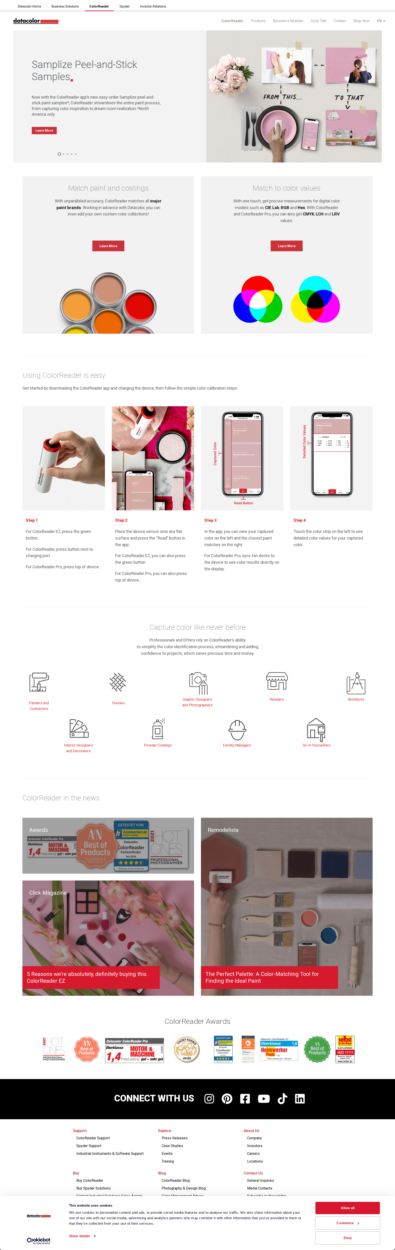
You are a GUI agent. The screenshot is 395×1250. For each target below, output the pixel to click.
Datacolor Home (29, 6)
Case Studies (172, 1146)
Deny (348, 1238)
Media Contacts (259, 1188)
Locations (255, 1161)
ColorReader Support (93, 1138)
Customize (345, 1223)
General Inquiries (260, 1180)
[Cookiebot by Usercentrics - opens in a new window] (39, 1241)
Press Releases (175, 1138)
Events (167, 1153)
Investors (254, 1146)
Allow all (348, 1208)
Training (168, 1161)
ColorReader (99, 6)
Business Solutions (65, 6)
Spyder (125, 6)
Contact (340, 21)
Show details (79, 1236)
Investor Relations (153, 6)
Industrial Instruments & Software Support (110, 1153)
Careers (253, 1153)
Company (254, 1138)
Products (258, 21)
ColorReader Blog (176, 1180)
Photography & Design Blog (184, 1188)
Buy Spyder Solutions (93, 1188)
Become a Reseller (288, 21)
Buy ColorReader (89, 1180)
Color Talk (318, 21)
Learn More (44, 130)
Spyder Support (88, 1146)
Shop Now (361, 21)
